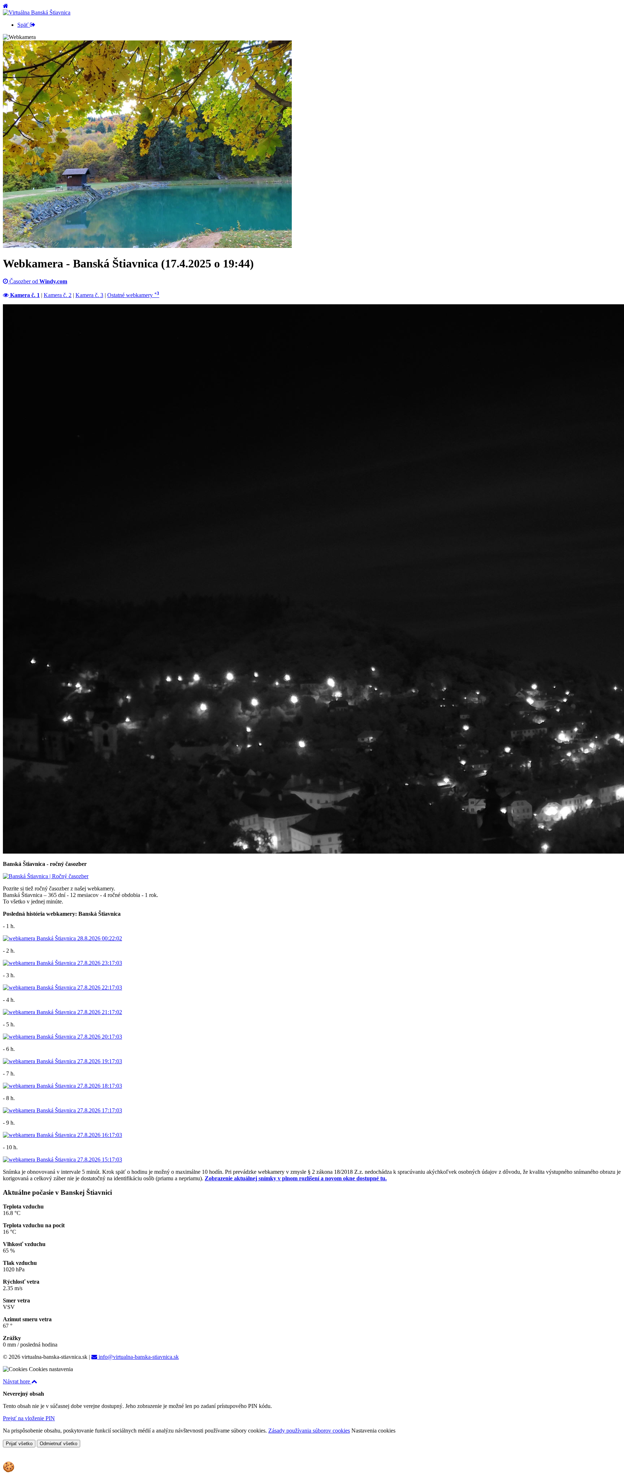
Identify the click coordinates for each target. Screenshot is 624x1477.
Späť (23, 25)
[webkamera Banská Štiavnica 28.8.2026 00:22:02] (62, 938)
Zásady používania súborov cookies (309, 1430)
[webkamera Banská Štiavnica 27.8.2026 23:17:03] (62, 963)
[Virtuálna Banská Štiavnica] (36, 12)
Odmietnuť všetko (58, 1443)
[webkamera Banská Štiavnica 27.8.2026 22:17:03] (62, 987)
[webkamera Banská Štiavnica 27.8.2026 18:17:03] (62, 1086)
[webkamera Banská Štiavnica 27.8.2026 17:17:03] (62, 1110)
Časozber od (37, 281)
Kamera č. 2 (58, 295)
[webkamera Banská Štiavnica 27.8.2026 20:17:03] (62, 1037)
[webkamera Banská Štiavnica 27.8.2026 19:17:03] (62, 1061)
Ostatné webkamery (133, 295)
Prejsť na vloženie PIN (29, 1418)
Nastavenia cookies (373, 1430)
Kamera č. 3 (89, 295)
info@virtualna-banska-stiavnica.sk (138, 1357)
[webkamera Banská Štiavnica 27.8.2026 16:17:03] (62, 1135)
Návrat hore (17, 1381)
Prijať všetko (19, 1443)
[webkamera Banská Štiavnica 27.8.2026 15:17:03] (62, 1159)
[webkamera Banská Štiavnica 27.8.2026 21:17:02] (62, 1012)
